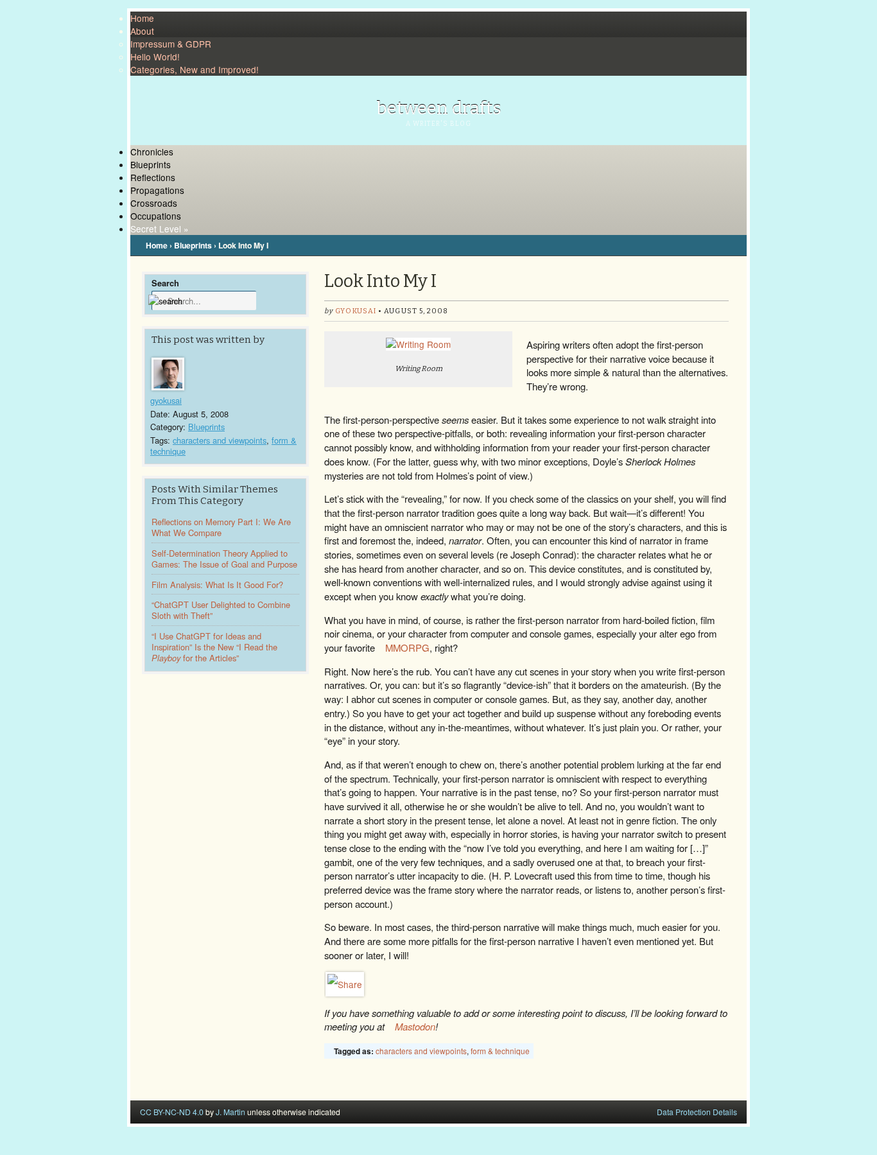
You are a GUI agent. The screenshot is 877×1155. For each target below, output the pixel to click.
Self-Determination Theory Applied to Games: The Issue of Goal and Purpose (224, 558)
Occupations (155, 215)
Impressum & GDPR (170, 43)
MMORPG (407, 647)
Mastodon (415, 1026)
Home (142, 18)
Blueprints (150, 164)
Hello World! (155, 56)
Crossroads (153, 202)
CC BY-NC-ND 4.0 (172, 1111)
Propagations (157, 190)
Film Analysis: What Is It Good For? (217, 584)
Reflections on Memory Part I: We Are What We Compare (221, 527)
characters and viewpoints (219, 440)
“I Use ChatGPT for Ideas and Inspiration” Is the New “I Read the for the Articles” (214, 647)
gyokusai (166, 400)
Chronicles (151, 151)
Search (165, 283)
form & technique (500, 1050)
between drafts (438, 108)
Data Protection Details (697, 1111)
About (142, 30)
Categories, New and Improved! (194, 69)
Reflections (152, 177)
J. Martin (230, 1111)
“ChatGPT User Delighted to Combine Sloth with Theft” (221, 609)
